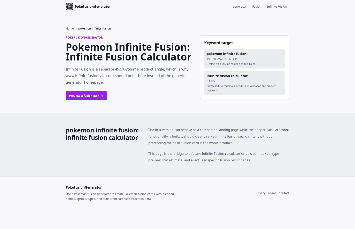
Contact (284, 193)
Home (70, 28)
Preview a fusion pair (84, 96)
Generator (240, 6)
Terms (272, 193)
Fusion (256, 6)
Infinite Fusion (277, 6)
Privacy (260, 193)
